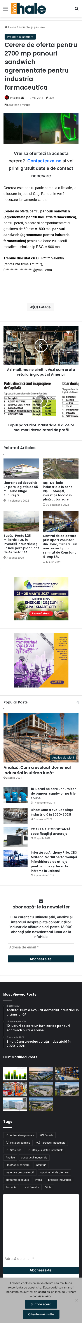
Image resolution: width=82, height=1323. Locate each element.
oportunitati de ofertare (54, 1172)
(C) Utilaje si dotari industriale (45, 1150)
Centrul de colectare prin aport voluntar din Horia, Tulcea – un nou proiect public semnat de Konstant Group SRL (60, 546)
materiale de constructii (20, 1172)
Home (11, 27)
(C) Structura (13, 1150)
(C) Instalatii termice (18, 1142)
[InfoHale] (28, 8)
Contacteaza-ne (44, 160)
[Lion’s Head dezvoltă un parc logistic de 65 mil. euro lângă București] (21, 468)
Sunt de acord (41, 1304)
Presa (38, 1179)
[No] (76, 1300)
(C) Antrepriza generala (20, 1135)
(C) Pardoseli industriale (50, 1142)
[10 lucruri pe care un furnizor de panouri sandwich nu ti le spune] (15, 795)
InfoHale (15, 97)
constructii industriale (34, 1157)
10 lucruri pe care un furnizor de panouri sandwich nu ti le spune (53, 793)
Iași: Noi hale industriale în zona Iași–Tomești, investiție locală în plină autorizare (58, 491)
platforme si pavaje (17, 1179)
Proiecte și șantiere (32, 27)
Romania (11, 1187)
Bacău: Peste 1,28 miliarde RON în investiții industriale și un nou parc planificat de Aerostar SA (21, 543)
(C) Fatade (42, 307)
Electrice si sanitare (18, 1165)
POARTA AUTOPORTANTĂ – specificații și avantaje (52, 831)
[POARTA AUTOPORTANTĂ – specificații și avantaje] (15, 837)
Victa (48, 1187)
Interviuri (41, 1165)
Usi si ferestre (31, 1187)
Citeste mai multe (41, 1314)
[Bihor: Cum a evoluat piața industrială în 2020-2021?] (15, 816)
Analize (10, 1157)
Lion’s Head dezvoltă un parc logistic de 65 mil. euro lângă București (20, 489)
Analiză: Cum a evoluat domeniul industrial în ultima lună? (37, 770)
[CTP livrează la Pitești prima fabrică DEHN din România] (41, 1089)
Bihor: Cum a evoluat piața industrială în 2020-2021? (52, 812)
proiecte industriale (60, 1179)
